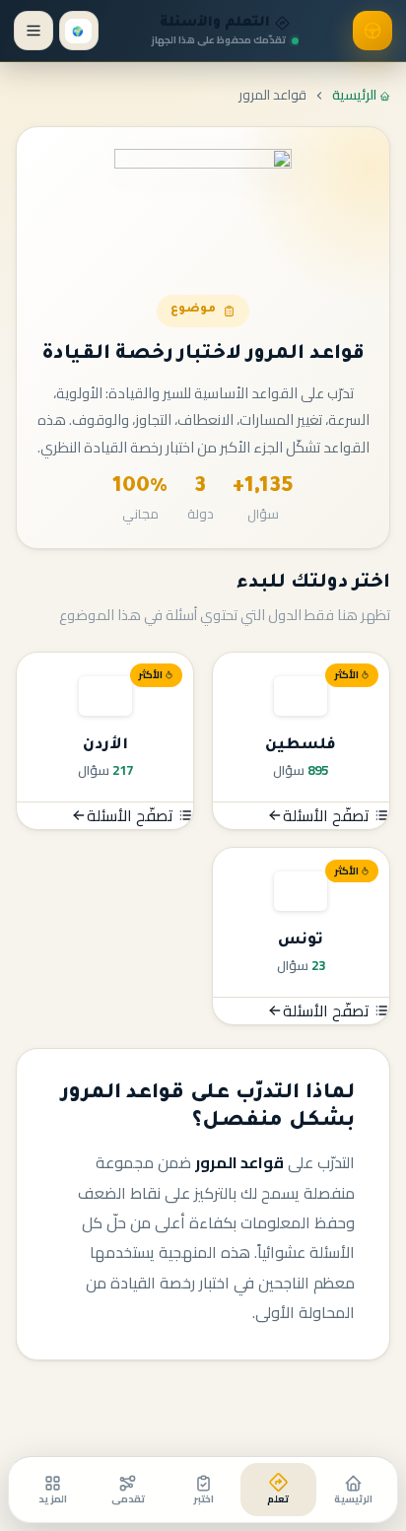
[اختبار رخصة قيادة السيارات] (371, 30)
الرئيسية (355, 95)
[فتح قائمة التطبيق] (33, 30)
